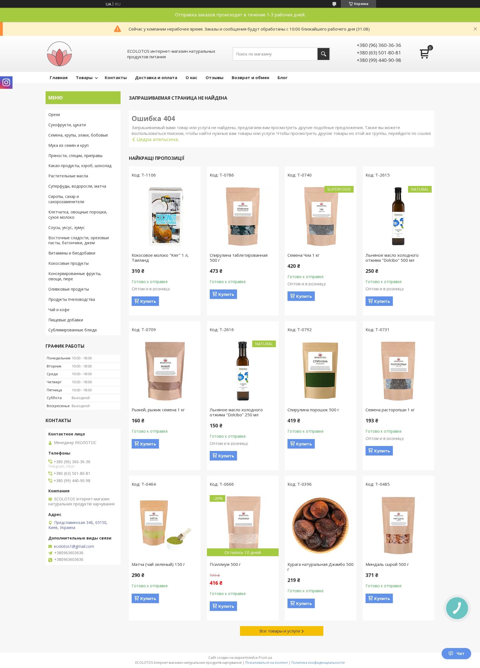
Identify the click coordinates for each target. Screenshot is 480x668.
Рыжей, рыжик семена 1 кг (158, 409)
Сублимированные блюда (72, 329)
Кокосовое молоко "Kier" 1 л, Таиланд (160, 258)
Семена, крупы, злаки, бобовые (78, 135)
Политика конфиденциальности (318, 662)
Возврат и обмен (250, 77)
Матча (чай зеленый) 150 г (158, 564)
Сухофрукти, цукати (67, 124)
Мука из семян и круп (68, 145)
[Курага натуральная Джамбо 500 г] (321, 525)
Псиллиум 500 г (225, 564)
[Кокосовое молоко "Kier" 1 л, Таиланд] (165, 216)
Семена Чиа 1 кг (303, 255)
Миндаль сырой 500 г (387, 564)
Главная (59, 77)
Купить (148, 301)
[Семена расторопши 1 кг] (399, 371)
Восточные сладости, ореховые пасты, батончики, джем (78, 240)
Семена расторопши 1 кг (390, 409)
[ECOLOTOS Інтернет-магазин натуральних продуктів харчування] (59, 54)
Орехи (54, 114)
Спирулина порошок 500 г (313, 409)
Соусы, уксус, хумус (66, 227)
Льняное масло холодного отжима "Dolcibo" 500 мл (392, 258)
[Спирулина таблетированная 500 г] (243, 216)
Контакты (116, 77)
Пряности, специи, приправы (75, 155)
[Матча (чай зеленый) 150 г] (165, 525)
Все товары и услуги (279, 631)
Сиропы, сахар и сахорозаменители (66, 199)
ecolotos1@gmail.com (74, 546)
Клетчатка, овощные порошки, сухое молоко (77, 214)
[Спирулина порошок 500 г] (321, 371)
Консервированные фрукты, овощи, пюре (74, 276)
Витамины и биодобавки (71, 253)
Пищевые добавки (65, 319)
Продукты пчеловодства (71, 299)
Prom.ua (265, 657)
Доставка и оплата (156, 77)
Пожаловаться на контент (266, 662)
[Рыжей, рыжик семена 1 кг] (165, 371)
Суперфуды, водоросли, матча (77, 186)
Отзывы (214, 77)
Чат (460, 653)
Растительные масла (68, 175)
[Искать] (323, 54)
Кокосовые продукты (68, 263)
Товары (84, 77)
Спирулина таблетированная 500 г (239, 258)
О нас (191, 77)
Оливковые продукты (68, 289)
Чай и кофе (58, 309)
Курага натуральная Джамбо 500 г (321, 567)
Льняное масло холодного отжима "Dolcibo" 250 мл (236, 412)
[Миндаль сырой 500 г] (399, 525)
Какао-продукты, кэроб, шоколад (79, 165)
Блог (283, 77)
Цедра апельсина (157, 139)
